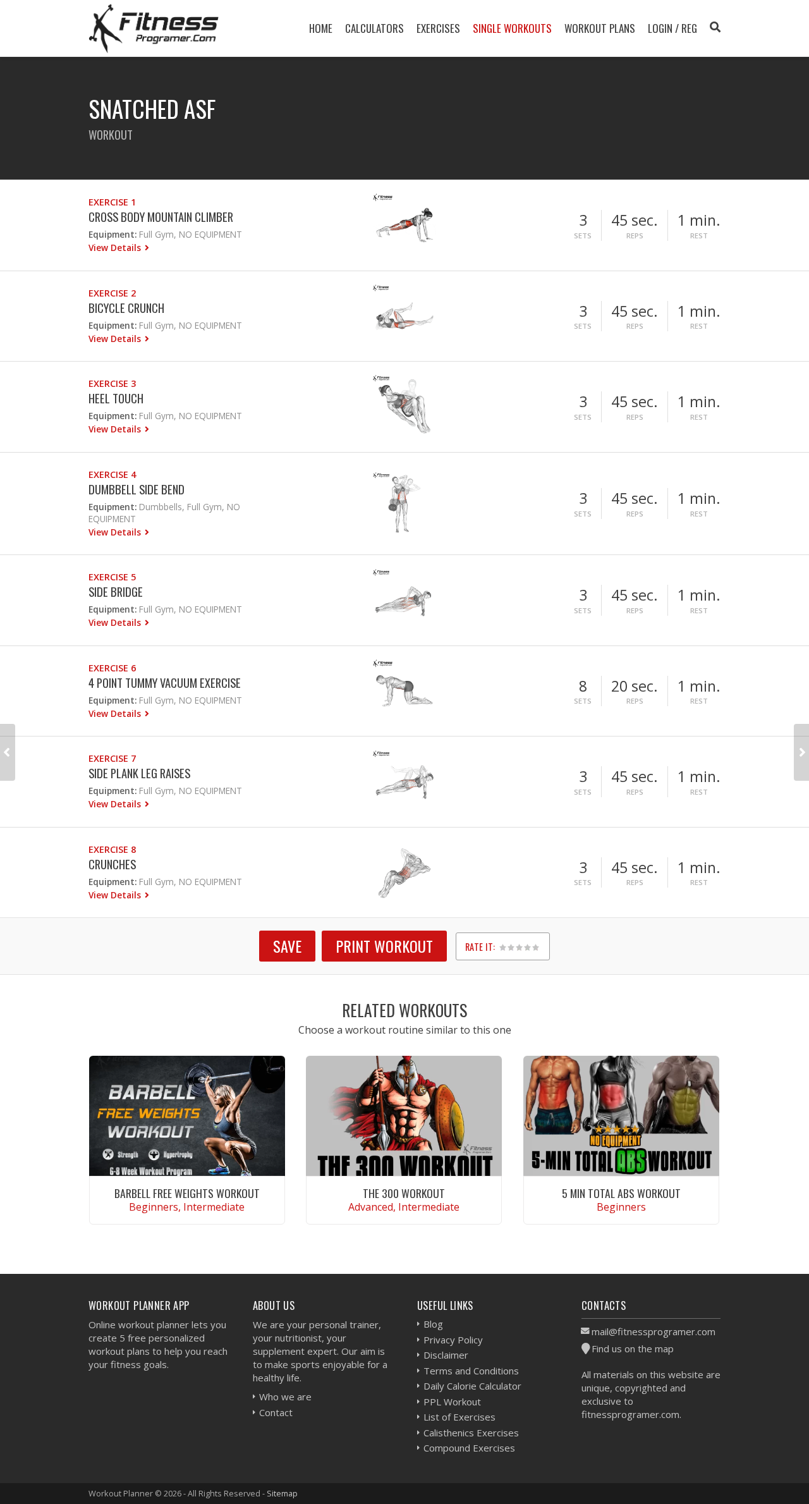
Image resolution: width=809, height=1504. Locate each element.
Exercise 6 (112, 668)
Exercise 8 (112, 849)
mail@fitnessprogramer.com (653, 1331)
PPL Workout (452, 1401)
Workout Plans (599, 28)
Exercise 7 (112, 758)
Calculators (374, 28)
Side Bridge (115, 591)
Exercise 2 (112, 293)
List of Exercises (459, 1416)
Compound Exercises (469, 1447)
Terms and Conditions (471, 1370)
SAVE (287, 945)
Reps (634, 235)
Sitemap (282, 1493)
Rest (699, 235)
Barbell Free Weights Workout (187, 1193)
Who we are (285, 1396)
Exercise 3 (112, 383)
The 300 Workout (404, 1193)
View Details (115, 247)
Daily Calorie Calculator (472, 1385)
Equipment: (112, 234)
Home (320, 28)
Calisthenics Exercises (471, 1432)
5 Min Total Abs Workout (621, 1193)
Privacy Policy (453, 1339)
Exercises (438, 28)
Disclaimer (445, 1354)
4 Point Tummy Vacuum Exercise (164, 682)
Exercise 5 (112, 577)
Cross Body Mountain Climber (160, 216)
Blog (433, 1324)
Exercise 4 (112, 474)
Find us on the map (633, 1348)
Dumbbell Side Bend (136, 489)
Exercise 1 (112, 202)
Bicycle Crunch (126, 307)
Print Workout (384, 945)
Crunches (112, 863)
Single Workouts (512, 28)
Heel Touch (115, 398)
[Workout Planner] (153, 28)
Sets (583, 235)
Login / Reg (672, 28)
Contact (276, 1412)
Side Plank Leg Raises (139, 772)
